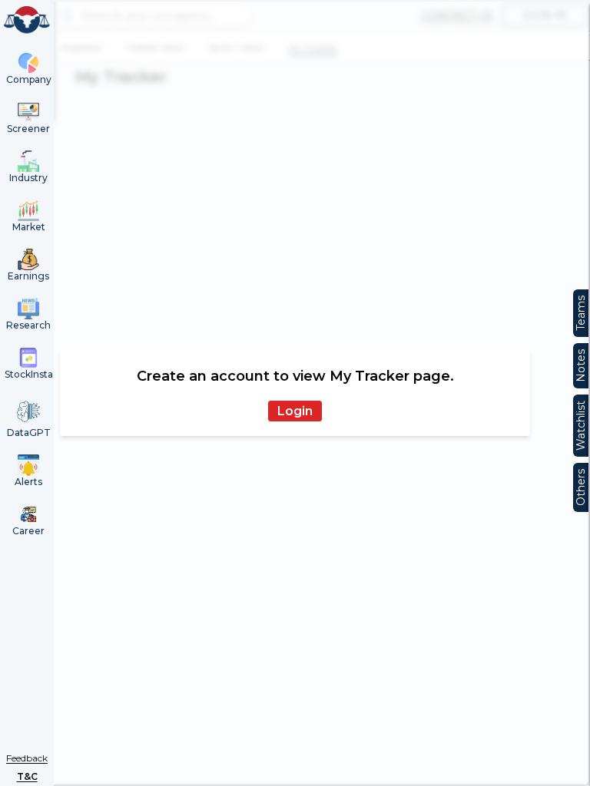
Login (295, 411)
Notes (581, 365)
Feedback (27, 758)
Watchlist (581, 426)
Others (581, 487)
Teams (581, 313)
